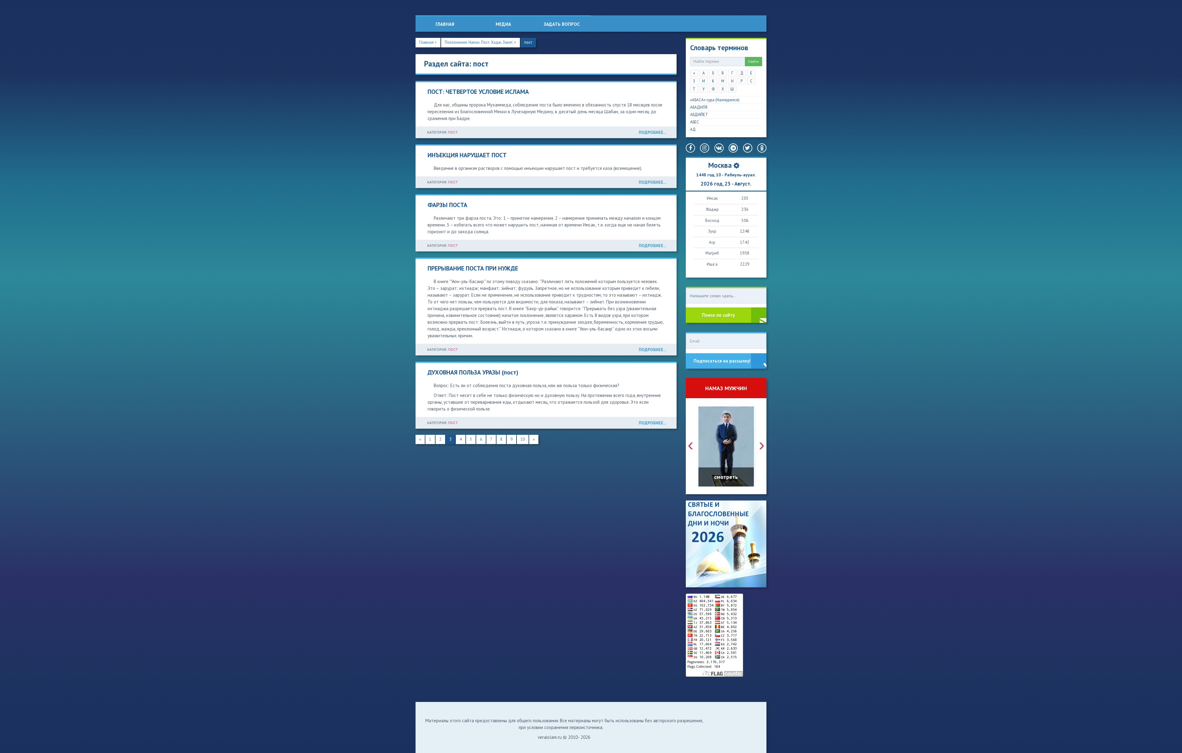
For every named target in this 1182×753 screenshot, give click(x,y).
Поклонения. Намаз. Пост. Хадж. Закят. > (480, 42)
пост (528, 42)
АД (693, 129)
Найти (753, 61)
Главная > (428, 42)
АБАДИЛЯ (698, 107)
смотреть (726, 476)
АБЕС (694, 122)
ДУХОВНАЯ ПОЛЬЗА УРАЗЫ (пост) (473, 372)
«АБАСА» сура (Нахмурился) (714, 99)
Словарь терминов (719, 47)
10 (523, 439)
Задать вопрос (562, 24)
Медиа (503, 24)
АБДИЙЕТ (699, 114)
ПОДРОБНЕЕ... (652, 132)
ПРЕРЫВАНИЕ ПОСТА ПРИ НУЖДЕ (473, 268)
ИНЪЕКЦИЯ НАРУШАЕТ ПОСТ (467, 155)
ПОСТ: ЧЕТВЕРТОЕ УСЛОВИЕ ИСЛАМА (478, 92)
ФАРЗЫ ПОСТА (447, 205)
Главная (445, 24)
